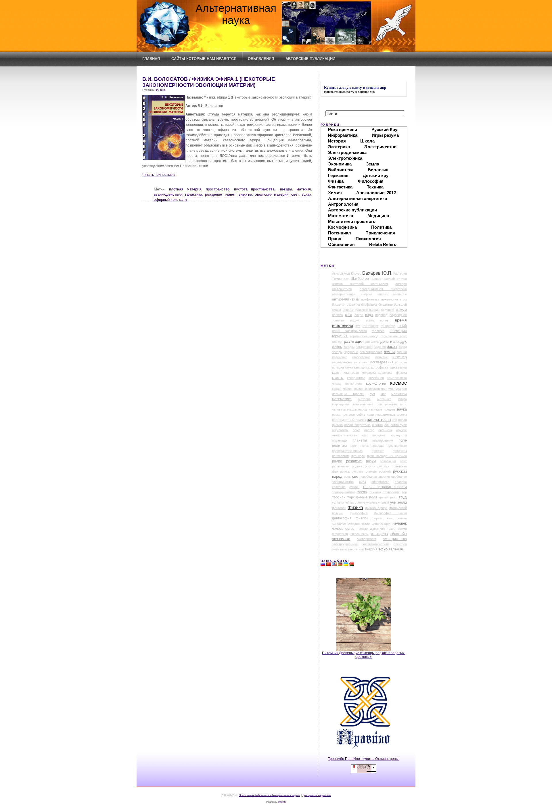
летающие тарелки (348, 394)
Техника (375, 186)
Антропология (343, 204)
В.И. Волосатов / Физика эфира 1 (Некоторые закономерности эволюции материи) (208, 82)
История (337, 140)
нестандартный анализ (349, 419)
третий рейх (388, 497)
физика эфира (376, 508)
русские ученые (364, 471)
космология (376, 384)
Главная (151, 59)
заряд (402, 346)
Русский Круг (385, 129)
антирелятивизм (345, 299)
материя (303, 189)
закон (392, 347)
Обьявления (261, 59)
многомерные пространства (375, 404)
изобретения (361, 357)
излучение (339, 357)
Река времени (342, 129)
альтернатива (342, 289)
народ (362, 409)
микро (402, 399)
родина (357, 466)
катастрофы (375, 367)
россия (370, 466)
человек (400, 523)
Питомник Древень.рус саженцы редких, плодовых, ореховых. (363, 654)
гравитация (353, 341)
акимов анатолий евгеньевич (360, 284)
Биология (378, 169)
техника (375, 492)
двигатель (372, 341)
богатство (385, 304)
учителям (398, 502)
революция (388, 461)
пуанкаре (358, 456)
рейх (403, 461)
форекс (377, 518)
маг (383, 394)
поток (365, 445)
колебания (376, 378)
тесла (362, 492)
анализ (382, 294)
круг (384, 388)
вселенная (342, 325)
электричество (395, 539)
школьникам (359, 534)
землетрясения (371, 352)
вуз (357, 326)
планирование (382, 440)
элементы (339, 549)
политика (339, 446)
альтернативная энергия (352, 294)
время (401, 320)
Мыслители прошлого (351, 221)
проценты (400, 450)
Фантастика (340, 186)
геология (378, 331)
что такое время (393, 528)
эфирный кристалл (170, 200)
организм (385, 430)
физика (355, 507)
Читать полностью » (158, 174)
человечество (343, 529)
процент (378, 450)
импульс (381, 357)
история (401, 362)
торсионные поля (362, 497)
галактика (193, 194)
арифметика (370, 299)
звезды (285, 189)
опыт (356, 430)
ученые (371, 502)
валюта (337, 315)
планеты (359, 440)
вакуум (401, 310)
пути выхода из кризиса (387, 456)
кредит (337, 388)
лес (404, 388)
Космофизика (342, 227)
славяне (401, 482)
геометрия (398, 331)
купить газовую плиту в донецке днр (349, 91)
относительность (344, 435)
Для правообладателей (316, 795)
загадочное (364, 346)
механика (384, 399)
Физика (161, 89)
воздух (355, 320)
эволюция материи (271, 194)
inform (282, 801)
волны (384, 320)
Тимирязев (340, 278)
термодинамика (343, 492)
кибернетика (356, 378)
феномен (339, 508)
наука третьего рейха (348, 414)
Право (334, 238)
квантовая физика (392, 372)
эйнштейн (398, 534)
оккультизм (340, 430)
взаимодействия (168, 194)
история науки (342, 367)
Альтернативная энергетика (357, 198)
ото (364, 435)
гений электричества (349, 331)
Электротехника (345, 158)
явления (395, 549)
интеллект (361, 362)
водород (381, 315)
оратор (369, 430)
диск (396, 341)
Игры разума (385, 135)
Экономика (340, 163)
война (370, 320)
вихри (358, 315)
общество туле (395, 425)
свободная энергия (375, 476)
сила (362, 482)
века (348, 315)
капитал (359, 367)
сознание (339, 487)
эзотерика (379, 534)
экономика (341, 539)
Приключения (380, 232)
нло (394, 419)
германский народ (364, 336)
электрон (400, 544)
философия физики (350, 518)
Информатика (342, 135)
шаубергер (340, 534)
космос (398, 383)
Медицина (378, 215)
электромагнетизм (375, 544)
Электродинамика (347, 152)
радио (337, 461)
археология (389, 299)
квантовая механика (360, 372)
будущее (387, 309)
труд (403, 497)
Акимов (337, 273)
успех (349, 502)
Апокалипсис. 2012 (376, 192)
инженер (399, 357)
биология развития (346, 304)
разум (371, 461)
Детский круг (376, 175)
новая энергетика (357, 425)
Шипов (376, 278)
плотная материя (185, 189)
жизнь (337, 347)
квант (336, 373)
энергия (245, 194)
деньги (386, 342)
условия (338, 502)
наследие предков (382, 409)
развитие (354, 461)
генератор (388, 326)
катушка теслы (396, 367)
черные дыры (367, 528)
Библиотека (340, 169)
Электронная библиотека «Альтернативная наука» (269, 795)
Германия (338, 175)
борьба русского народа (361, 309)
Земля (372, 163)
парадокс (379, 435)
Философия (371, 181)
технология (391, 492)
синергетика (380, 482)
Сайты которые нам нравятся (203, 59)
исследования (382, 362)
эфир (306, 194)
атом (403, 299)
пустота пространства (254, 189)
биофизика (369, 304)
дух (403, 342)
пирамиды (339, 440)
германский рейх (394, 336)
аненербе (400, 294)
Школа (367, 140)
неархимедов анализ (391, 414)
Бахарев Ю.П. (377, 273)
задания (380, 346)
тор (404, 492)
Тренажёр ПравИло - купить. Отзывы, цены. (363, 758)
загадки (349, 346)
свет (295, 194)
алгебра (401, 284)
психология (340, 456)
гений (402, 326)
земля (389, 352)
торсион (339, 497)
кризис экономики (367, 388)
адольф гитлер (395, 278)
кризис (347, 388)
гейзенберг (370, 326)
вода (369, 315)
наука (402, 409)
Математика (340, 215)
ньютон (377, 425)
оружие (401, 430)
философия (358, 513)
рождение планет (220, 194)
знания (402, 352)
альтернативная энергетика (383, 289)
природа (377, 445)
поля (353, 445)
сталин (354, 487)
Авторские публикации (310, 59)
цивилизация (381, 523)
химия (402, 518)
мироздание (341, 404)
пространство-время (347, 450)
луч (372, 394)
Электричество (380, 146)
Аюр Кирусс (352, 273)
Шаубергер (360, 279)
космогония (353, 383)
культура (394, 388)
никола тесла (378, 419)
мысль (352, 409)
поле (402, 440)
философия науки (390, 513)
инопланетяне (342, 362)
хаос (390, 518)
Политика (381, 227)
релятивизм (340, 466)
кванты (338, 378)
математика (342, 399)
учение (360, 502)
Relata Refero (382, 244)
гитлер (337, 341)
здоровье (351, 352)
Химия (335, 192)
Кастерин (400, 273)
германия (340, 336)
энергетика (356, 549)
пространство (217, 189)
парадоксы (399, 435)
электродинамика (345, 544)
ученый (383, 502)
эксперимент (366, 539)
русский (385, 471)
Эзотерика (339, 146)
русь (347, 476)
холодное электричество (351, 523)
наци (370, 414)
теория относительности (385, 487)
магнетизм (399, 394)
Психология (368, 238)
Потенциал (339, 232)
